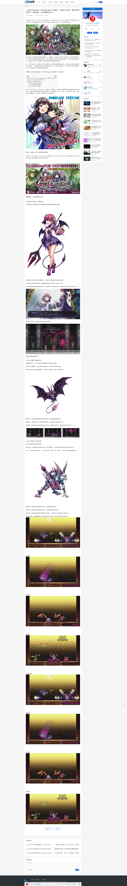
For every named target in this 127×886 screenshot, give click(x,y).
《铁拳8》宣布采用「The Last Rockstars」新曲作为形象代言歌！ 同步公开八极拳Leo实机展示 (67, 844)
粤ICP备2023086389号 (51, 881)
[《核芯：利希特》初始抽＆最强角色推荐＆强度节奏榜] (87, 116)
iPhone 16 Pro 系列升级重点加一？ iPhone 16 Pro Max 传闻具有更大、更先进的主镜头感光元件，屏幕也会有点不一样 (39, 844)
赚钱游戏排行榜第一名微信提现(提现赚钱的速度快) (66, 848)
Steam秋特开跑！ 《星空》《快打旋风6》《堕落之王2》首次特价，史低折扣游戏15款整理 (67, 853)
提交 (77, 869)
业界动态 (67, 2)
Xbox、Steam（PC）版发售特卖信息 (36, 79)
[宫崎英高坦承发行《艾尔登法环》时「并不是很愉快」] (87, 159)
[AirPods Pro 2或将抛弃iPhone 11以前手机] (87, 146)
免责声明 (43, 879)
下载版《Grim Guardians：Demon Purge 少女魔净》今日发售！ (41, 78)
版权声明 (38, 879)
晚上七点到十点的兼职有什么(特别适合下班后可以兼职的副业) (39, 848)
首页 (39, 2)
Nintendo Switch (29, 15)
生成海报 (66, 884)
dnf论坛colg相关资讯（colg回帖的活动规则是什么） (96, 134)
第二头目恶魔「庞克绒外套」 (36, 86)
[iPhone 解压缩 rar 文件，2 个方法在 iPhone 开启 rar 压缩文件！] (87, 122)
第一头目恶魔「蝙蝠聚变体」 (36, 84)
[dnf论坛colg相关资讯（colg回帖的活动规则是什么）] (87, 134)
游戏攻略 (56, 2)
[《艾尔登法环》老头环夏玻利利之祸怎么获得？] (87, 153)
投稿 (100, 2)
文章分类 (44, 2)
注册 (96, 2)
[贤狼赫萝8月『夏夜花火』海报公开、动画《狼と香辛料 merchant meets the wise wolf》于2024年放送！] (87, 109)
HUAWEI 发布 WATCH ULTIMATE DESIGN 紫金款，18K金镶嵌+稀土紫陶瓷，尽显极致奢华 (92, 55)
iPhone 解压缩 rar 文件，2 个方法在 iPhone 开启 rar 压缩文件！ (96, 122)
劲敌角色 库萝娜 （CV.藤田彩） (36, 83)
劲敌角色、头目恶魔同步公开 (34, 81)
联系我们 (32, 879)
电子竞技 (50, 2)
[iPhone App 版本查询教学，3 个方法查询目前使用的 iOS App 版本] (87, 140)
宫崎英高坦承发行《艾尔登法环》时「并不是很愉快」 (96, 158)
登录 (94, 2)
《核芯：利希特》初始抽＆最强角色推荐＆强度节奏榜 (96, 115)
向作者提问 (92, 8)
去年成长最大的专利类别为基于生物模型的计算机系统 (96, 103)
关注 (90, 32)
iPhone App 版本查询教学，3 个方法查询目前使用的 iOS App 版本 (96, 140)
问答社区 (72, 2)
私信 (96, 32)
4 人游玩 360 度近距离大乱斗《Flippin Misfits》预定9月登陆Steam (39, 853)
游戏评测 (61, 2)
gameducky (64, 881)
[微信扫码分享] (70, 884)
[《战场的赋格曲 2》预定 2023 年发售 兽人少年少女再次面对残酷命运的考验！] (87, 128)
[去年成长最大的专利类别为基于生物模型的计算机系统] (87, 103)
